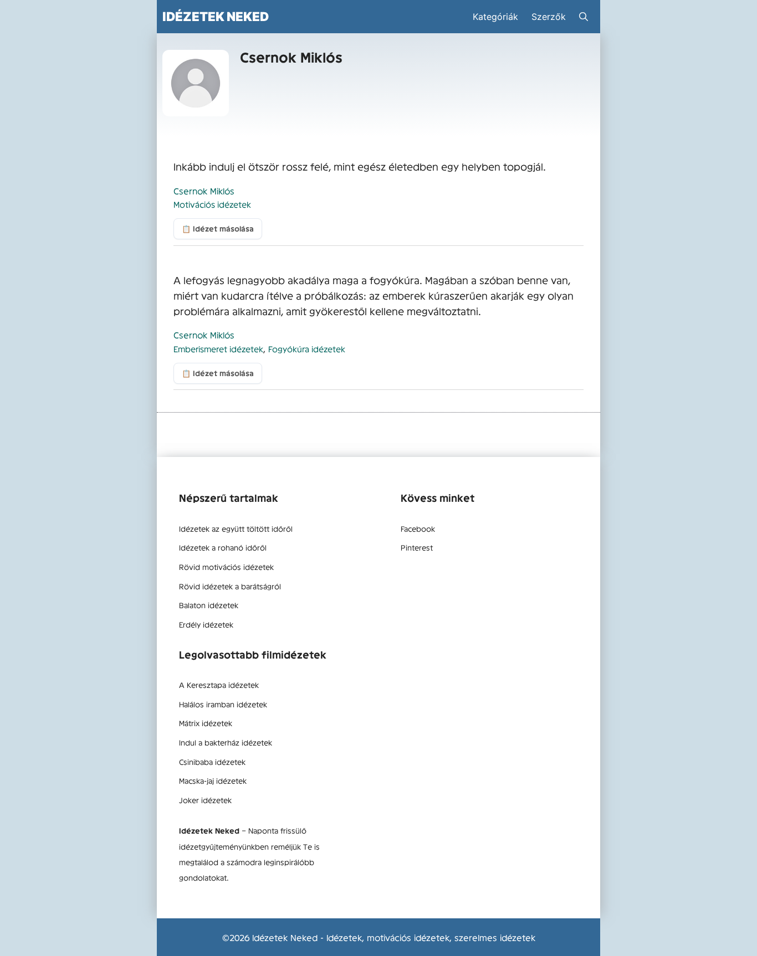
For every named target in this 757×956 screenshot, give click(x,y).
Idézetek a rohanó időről (223, 547)
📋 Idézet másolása (218, 228)
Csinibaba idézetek (212, 761)
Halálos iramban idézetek (223, 704)
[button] (583, 17)
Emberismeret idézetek (218, 348)
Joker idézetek (205, 799)
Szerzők (548, 16)
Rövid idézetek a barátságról (230, 586)
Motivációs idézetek (212, 204)
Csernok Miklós (203, 191)
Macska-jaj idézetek (213, 780)
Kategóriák (495, 16)
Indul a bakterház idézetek (225, 742)
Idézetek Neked (215, 16)
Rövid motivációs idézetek (226, 566)
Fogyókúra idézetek (306, 348)
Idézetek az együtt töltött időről (236, 528)
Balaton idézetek (208, 604)
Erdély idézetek (206, 624)
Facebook (418, 528)
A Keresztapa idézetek (219, 684)
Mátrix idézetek (205, 722)
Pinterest (417, 547)
